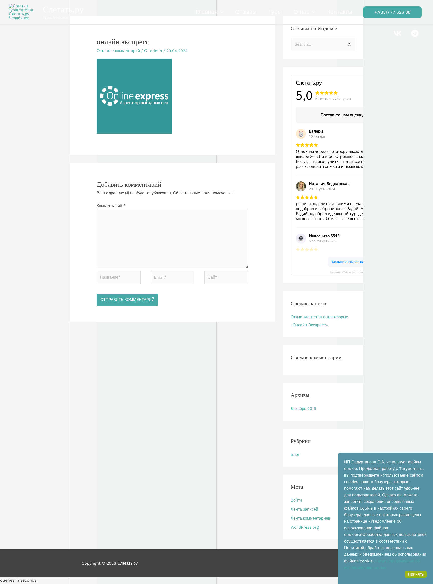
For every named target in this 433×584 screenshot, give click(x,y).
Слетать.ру (63, 9)
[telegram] (415, 33)
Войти (296, 500)
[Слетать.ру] (24, 11)
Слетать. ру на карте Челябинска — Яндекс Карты (361, 272)
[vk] (398, 33)
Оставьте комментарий (118, 50)
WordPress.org (305, 527)
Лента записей (304, 509)
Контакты (339, 12)
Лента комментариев (310, 518)
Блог (295, 454)
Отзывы (246, 12)
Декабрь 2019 (303, 408)
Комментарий (111, 205)
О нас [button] (301, 12)
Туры (275, 12)
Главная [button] (207, 12)
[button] (221, 12)
